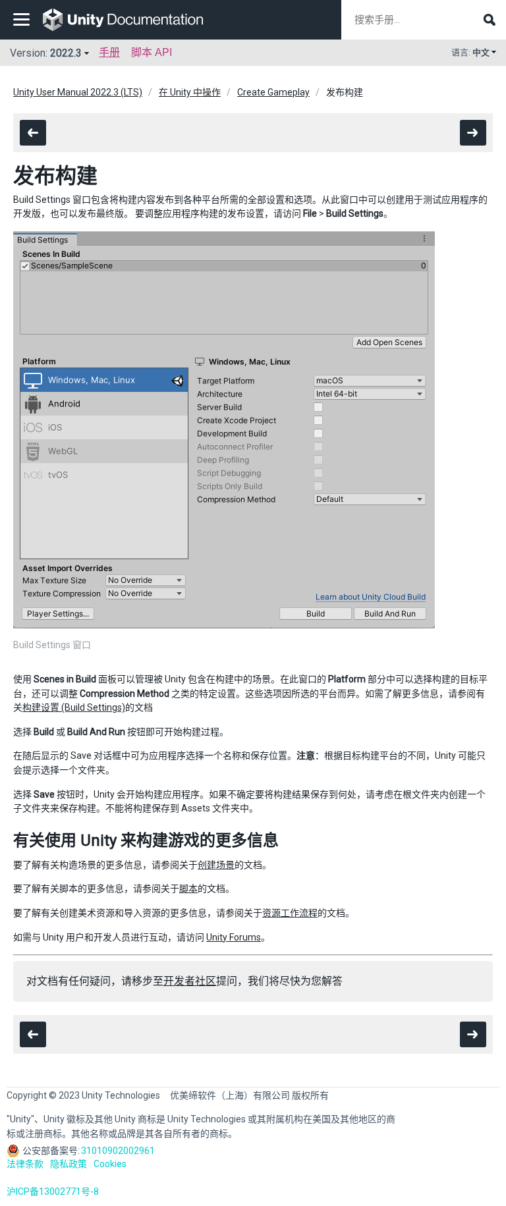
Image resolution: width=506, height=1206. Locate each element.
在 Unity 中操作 (190, 92)
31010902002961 (118, 1150)
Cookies (110, 1164)
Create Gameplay (273, 92)
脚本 (188, 888)
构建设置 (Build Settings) (73, 707)
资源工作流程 (290, 913)
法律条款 (25, 1164)
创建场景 (216, 865)
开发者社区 (189, 981)
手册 (109, 52)
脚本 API (151, 52)
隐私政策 (68, 1164)
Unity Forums (233, 937)
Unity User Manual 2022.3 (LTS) (77, 92)
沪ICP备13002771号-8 (53, 1191)
